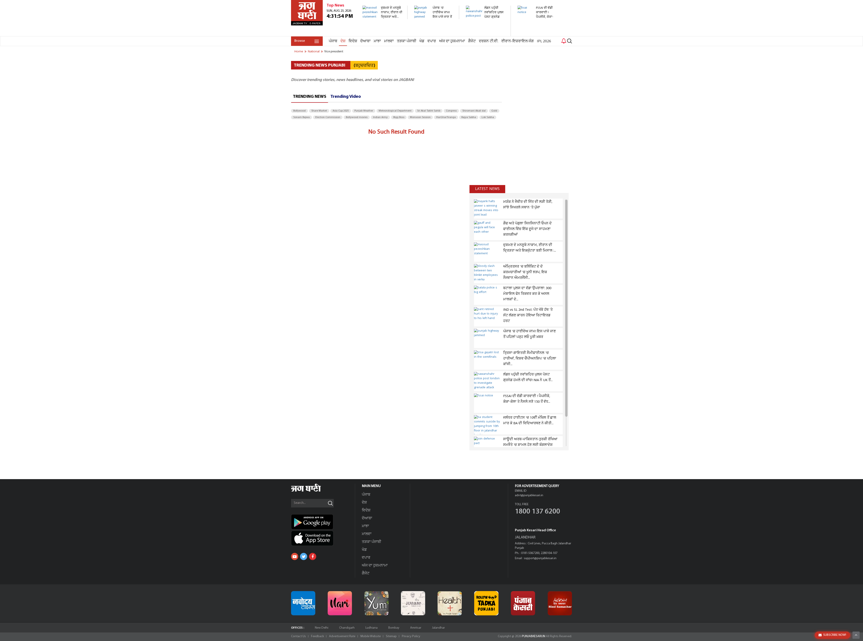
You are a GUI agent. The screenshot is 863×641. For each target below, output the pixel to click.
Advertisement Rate (342, 636)
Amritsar (415, 628)
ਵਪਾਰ (431, 41)
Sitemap (391, 636)
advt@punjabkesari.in (529, 495)
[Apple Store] (323, 538)
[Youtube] (294, 556)
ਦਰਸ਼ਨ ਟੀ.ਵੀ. (488, 41)
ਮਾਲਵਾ (389, 41)
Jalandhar (438, 628)
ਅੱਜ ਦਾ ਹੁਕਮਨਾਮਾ (452, 41)
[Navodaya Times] (303, 603)
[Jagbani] (312, 491)
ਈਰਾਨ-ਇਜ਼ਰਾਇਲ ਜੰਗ (517, 41)
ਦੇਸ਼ (342, 41)
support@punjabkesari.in (540, 558)
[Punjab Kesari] (523, 603)
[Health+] (450, 603)
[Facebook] (312, 556)
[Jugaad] (413, 603)
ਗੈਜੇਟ (472, 41)
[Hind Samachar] (560, 603)
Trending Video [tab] (345, 96)
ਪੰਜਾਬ (333, 41)
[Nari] (340, 603)
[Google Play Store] (323, 521)
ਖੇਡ (421, 41)
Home (298, 51)
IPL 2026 (544, 41)
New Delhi (321, 628)
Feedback (317, 636)
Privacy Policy (411, 636)
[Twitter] (303, 556)
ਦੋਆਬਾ (365, 41)
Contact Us (298, 636)
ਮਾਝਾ (377, 41)
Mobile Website (370, 636)
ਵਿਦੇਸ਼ (353, 41)
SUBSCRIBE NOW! (834, 635)
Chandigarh (347, 628)
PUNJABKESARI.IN (533, 636)
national (314, 51)
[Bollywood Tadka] (486, 603)
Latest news (487, 189)
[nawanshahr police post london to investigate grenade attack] (486, 34)
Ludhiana (371, 628)
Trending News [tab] (309, 96)
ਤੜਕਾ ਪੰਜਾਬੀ (406, 41)
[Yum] (376, 603)
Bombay (393, 628)
